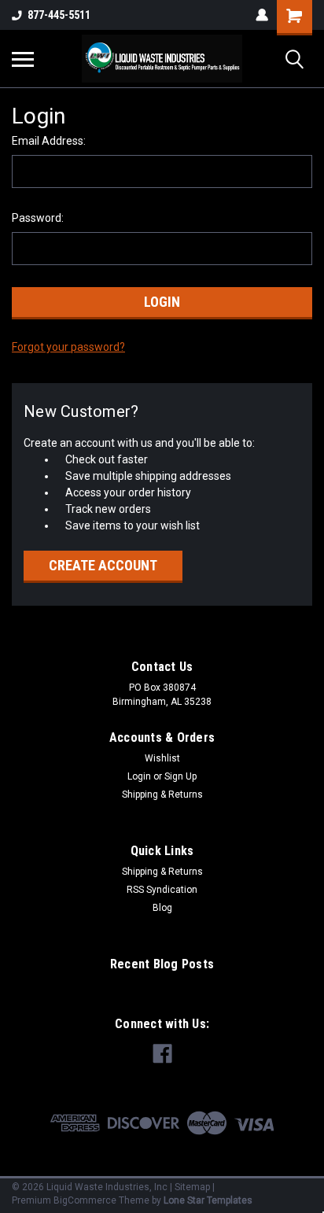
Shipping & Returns (162, 794)
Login (139, 776)
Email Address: (49, 141)
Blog (162, 907)
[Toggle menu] (23, 59)
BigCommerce (84, 1200)
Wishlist (162, 758)
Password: (38, 218)
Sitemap (192, 1187)
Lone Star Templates (208, 1200)
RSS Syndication (162, 889)
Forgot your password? (68, 347)
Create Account (103, 565)
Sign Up (180, 776)
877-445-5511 (59, 15)
